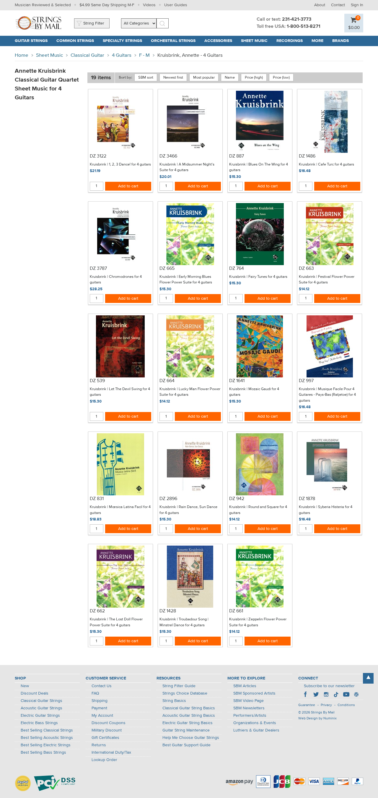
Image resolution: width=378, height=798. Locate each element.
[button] (354, 27)
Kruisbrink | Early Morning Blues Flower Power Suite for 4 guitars (185, 280)
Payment (99, 708)
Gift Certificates (105, 738)
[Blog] (356, 695)
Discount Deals (34, 693)
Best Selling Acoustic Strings (47, 738)
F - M (144, 55)
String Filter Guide (178, 686)
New (25, 686)
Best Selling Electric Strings (46, 745)
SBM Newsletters (249, 708)
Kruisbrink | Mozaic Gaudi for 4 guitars (254, 392)
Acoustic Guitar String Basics (188, 715)
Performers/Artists (249, 715)
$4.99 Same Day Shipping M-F (106, 5)
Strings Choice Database (184, 693)
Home (21, 55)
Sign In (357, 5)
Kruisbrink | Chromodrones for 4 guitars (116, 280)
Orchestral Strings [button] (175, 41)
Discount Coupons (109, 723)
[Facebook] (306, 695)
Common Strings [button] (77, 41)
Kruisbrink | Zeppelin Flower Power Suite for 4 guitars (257, 622)
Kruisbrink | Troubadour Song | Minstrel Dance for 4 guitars (183, 622)
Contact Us (102, 686)
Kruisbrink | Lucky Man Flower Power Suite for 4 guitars (189, 392)
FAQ (95, 693)
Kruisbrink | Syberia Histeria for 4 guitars (325, 510)
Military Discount (107, 730)
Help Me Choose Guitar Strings (190, 738)
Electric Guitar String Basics (187, 723)
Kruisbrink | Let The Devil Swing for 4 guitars (120, 392)
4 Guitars (121, 55)
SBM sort (145, 78)
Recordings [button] (291, 41)
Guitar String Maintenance (186, 730)
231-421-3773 (296, 19)
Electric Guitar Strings (40, 715)
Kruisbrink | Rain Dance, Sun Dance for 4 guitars (188, 510)
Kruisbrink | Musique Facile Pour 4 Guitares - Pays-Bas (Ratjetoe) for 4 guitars (327, 395)
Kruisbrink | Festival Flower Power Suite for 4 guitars (326, 280)
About (319, 5)
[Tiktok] (336, 695)
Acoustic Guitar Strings (41, 708)
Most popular (204, 78)
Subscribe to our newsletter (329, 686)
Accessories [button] (220, 41)
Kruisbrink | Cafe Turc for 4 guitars (326, 164)
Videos (149, 5)
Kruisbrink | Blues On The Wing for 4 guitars (258, 167)
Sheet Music (49, 55)
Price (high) (254, 78)
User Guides (175, 5)
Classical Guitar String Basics (188, 708)
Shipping (99, 701)
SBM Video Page (248, 701)
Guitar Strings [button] (33, 41)
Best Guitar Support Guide (186, 745)
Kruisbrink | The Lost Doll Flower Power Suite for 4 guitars (116, 622)
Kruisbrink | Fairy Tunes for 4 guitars (258, 277)
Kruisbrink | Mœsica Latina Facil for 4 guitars (120, 510)
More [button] (320, 41)
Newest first (173, 78)
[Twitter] (316, 695)
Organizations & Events (254, 723)
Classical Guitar (87, 55)
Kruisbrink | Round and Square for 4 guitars (258, 510)
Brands (340, 41)
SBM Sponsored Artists (254, 693)
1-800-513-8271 (303, 26)
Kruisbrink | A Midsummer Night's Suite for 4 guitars (186, 167)
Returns (99, 745)
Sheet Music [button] (256, 41)
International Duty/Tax (111, 752)
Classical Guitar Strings (41, 701)
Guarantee (306, 705)
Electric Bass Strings (39, 723)
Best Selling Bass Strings (43, 752)
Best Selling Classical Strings (47, 730)
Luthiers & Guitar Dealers (256, 730)
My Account (102, 715)
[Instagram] (326, 695)
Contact (338, 5)
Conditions (346, 705)
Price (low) (281, 78)
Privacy (326, 705)
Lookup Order (104, 760)
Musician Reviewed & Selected (43, 5)
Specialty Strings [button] (124, 41)
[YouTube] (346, 695)
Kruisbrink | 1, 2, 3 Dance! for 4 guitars (120, 164)
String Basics (174, 701)
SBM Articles (244, 686)
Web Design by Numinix (317, 718)
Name (230, 78)
